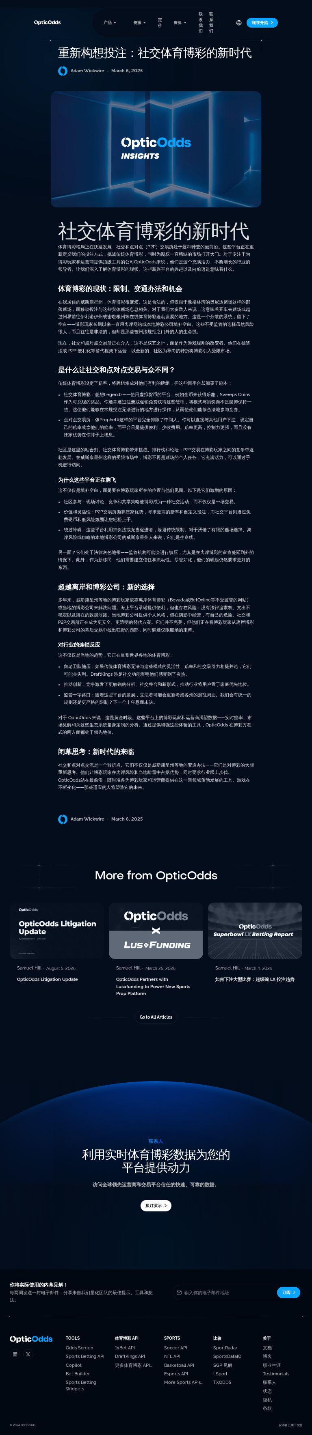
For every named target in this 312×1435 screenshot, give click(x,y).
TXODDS (222, 1382)
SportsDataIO (227, 1356)
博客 (267, 1356)
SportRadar (225, 1348)
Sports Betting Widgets (81, 1385)
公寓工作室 (295, 1425)
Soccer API (175, 1348)
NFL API (172, 1356)
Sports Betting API (85, 1356)
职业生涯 (272, 1365)
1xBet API (125, 1348)
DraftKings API (130, 1356)
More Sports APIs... (183, 1382)
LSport (220, 1374)
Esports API (176, 1374)
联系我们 (201, 22)
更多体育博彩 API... (133, 1365)
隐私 (267, 1400)
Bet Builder (78, 1374)
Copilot (74, 1365)
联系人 (269, 1382)
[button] (110, 22)
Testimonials (276, 1374)
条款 (267, 1408)
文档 (267, 1348)
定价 (160, 22)
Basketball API (179, 1365)
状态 (267, 1391)
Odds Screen (79, 1348)
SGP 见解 (222, 1365)
